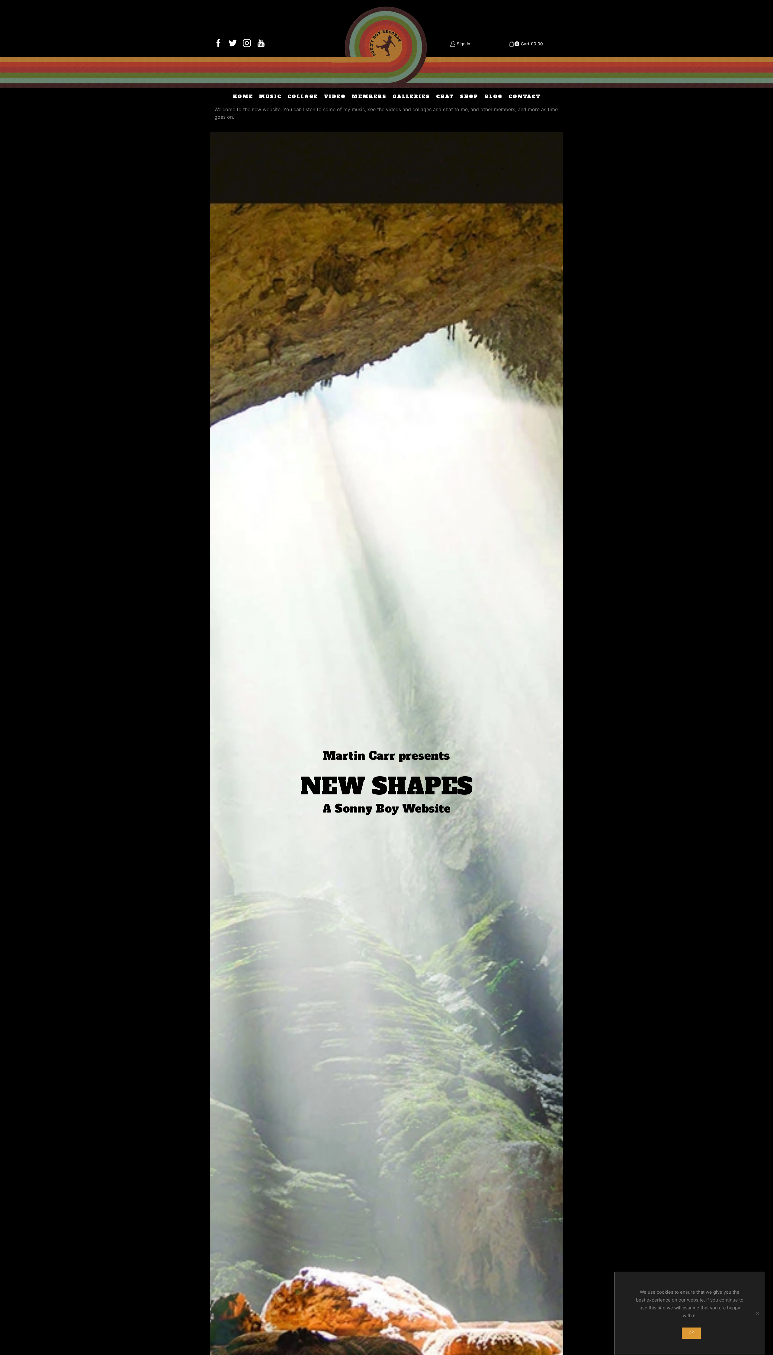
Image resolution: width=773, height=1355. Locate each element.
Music (270, 96)
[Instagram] (247, 43)
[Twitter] (233, 43)
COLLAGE (386, 907)
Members (369, 96)
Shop (469, 96)
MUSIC (316, 907)
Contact (524, 96)
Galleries (411, 96)
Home (243, 96)
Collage (302, 96)
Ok (691, 1333)
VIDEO (457, 907)
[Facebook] (218, 43)
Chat (445, 96)
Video (335, 96)
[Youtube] (261, 43)
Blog (493, 96)
